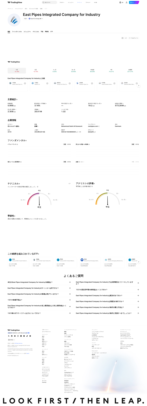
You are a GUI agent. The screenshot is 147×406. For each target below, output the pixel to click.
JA (122, 2)
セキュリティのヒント (69, 389)
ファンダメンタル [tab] (17, 31)
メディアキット (68, 367)
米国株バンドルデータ (69, 354)
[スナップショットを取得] (122, 38)
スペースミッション (69, 361)
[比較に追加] (25, 83)
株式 (43, 336)
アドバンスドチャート (125, 336)
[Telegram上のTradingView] (24, 336)
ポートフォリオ (46, 369)
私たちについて (68, 359)
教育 (93, 346)
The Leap (66, 346)
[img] (40, 18)
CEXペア (44, 343)
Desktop (44, 382)
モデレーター (95, 340)
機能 (65, 331)
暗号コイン (44, 341)
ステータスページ (68, 392)
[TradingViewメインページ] (14, 330)
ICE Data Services (18, 343)
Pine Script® (45, 375)
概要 (65, 341)
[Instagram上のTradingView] (18, 336)
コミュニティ (71, 2)
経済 (43, 359)
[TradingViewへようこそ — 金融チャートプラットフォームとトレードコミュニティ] (14, 62)
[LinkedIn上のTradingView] (21, 336)
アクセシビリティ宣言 (69, 387)
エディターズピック (96, 348)
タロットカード (68, 374)
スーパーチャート (46, 331)
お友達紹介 (94, 335)
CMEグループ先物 (68, 351)
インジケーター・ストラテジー (99, 353)
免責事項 (66, 382)
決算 (43, 361)
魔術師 (93, 354)
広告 (121, 343)
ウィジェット (123, 331)
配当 (43, 362)
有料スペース (95, 358)
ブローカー (88, 2)
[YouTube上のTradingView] (15, 336)
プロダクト (62, 2)
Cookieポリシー (68, 385)
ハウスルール (95, 338)
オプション (44, 372)
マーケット (79, 2)
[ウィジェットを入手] (125, 38)
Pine (43, 346)
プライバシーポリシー (69, 384)
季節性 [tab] (47, 31)
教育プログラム (124, 348)
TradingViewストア (69, 372)
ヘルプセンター (68, 364)
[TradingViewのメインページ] (15, 2)
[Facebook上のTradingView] (12, 336)
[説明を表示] (13, 103)
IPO (43, 364)
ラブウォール (95, 333)
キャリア (66, 366)
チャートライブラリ (125, 333)
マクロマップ (45, 374)
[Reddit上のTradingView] (30, 336)
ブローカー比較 (68, 344)
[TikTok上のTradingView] (27, 336)
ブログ (65, 362)
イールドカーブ (46, 370)
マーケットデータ (68, 335)
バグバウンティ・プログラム (71, 390)
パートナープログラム (125, 346)
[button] (65, 2)
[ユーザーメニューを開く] (126, 2)
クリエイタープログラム (98, 336)
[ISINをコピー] (77, 132)
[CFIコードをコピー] (95, 132)
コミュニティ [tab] (27, 31)
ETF (43, 338)
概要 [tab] (9, 31)
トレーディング (95, 344)
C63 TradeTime (68, 375)
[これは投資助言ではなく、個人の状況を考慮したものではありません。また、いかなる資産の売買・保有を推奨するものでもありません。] (37, 186)
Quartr (27, 353)
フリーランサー (95, 356)
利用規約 (66, 380)
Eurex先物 (66, 353)
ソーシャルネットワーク (98, 331)
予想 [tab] (42, 31)
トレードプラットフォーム (126, 338)
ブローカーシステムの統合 (126, 344)
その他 (95, 2)
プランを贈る (67, 336)
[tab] (64, 144)
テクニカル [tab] (36, 31)
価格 (65, 333)
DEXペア (44, 344)
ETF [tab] (52, 31)
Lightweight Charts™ (125, 335)
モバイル (44, 380)
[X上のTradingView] (9, 336)
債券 (43, 339)
